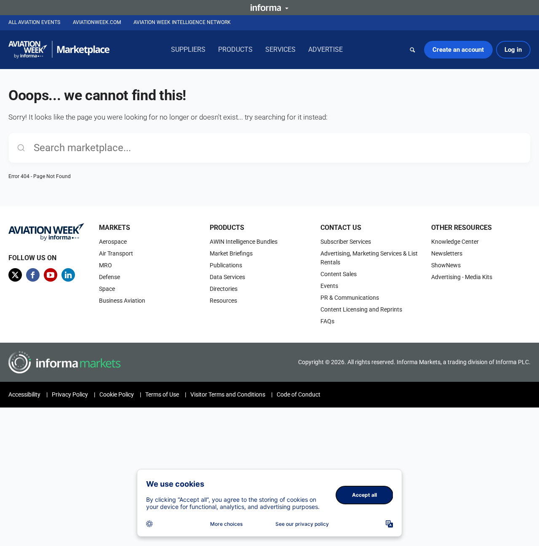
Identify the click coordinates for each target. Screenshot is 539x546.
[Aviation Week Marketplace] (58, 50)
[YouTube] (50, 275)
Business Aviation (122, 300)
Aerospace (113, 241)
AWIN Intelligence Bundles (244, 241)
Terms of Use (162, 394)
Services (280, 49)
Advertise (325, 49)
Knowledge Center (455, 241)
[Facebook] (33, 275)
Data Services (227, 277)
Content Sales (338, 274)
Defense (109, 277)
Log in (513, 49)
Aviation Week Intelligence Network (182, 22)
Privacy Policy (70, 394)
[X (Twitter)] (15, 275)
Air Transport (116, 253)
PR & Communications (349, 297)
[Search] (412, 49)
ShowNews (446, 265)
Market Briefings (231, 253)
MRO (105, 265)
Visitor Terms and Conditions (227, 394)
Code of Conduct (298, 394)
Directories (223, 288)
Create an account (458, 49)
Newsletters (446, 253)
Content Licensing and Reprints (361, 309)
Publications (226, 265)
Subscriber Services (345, 241)
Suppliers (188, 49)
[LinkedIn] (68, 275)
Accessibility (24, 394)
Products (235, 49)
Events (329, 285)
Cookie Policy (116, 394)
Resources (223, 300)
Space (107, 288)
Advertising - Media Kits (461, 277)
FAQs (327, 321)
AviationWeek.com (97, 22)
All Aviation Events (34, 22)
